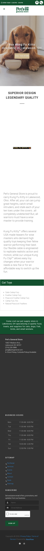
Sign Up (11, 523)
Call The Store (22, 56)
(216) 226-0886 (11, 347)
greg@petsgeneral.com (14, 350)
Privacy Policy (26, 536)
